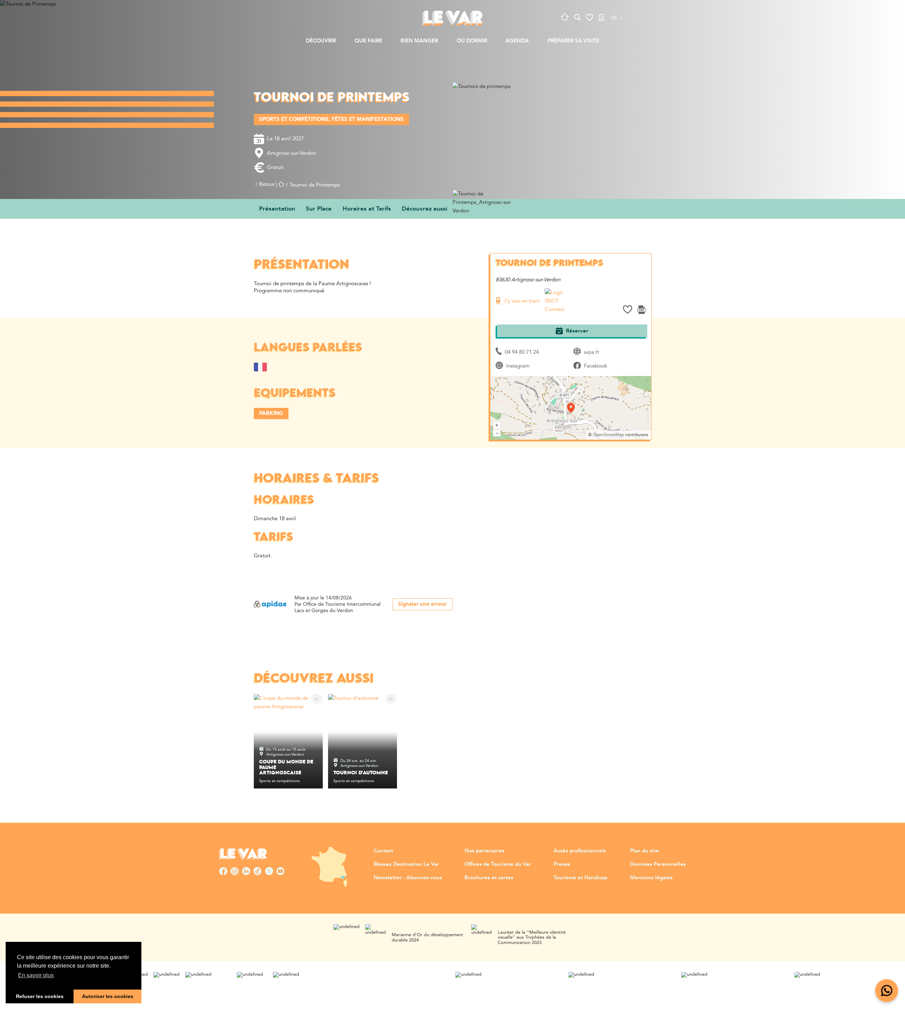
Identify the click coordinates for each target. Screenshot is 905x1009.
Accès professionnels (580, 851)
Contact (383, 851)
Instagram (518, 366)
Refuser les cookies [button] (40, 996)
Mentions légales (651, 878)
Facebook (595, 366)
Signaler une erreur (422, 604)
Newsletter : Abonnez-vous (408, 878)
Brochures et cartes (489, 878)
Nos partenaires (484, 851)
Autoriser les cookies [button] (107, 996)
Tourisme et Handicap (580, 878)
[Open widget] (886, 990)
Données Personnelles (658, 864)
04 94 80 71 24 (522, 352)
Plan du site (644, 851)
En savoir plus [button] (36, 975)
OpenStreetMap (608, 435)
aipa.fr (591, 352)
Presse (562, 864)
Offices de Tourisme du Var (498, 864)
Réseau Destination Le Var (406, 864)
